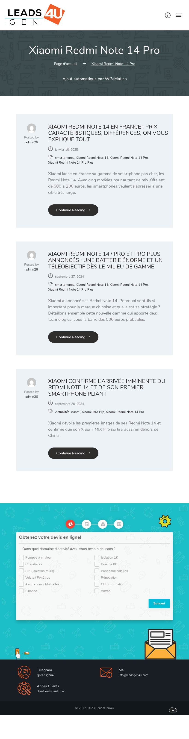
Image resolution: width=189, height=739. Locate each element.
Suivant (159, 603)
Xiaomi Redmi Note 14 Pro (129, 158)
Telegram (44, 670)
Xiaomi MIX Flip (93, 412)
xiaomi (75, 412)
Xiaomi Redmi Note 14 (92, 158)
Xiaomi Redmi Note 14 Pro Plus (71, 162)
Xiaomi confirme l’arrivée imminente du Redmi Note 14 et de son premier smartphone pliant (106, 387)
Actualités (62, 412)
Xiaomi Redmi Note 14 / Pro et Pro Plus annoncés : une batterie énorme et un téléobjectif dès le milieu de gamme (105, 260)
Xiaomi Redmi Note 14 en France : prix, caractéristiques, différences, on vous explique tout (108, 133)
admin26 (31, 142)
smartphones (64, 158)
